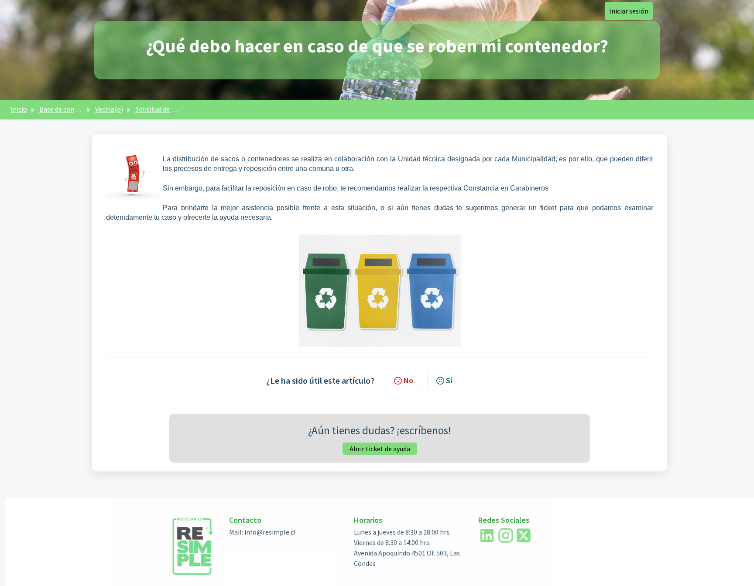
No (408, 380)
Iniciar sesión (628, 11)
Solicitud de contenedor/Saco (178, 109)
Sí (449, 380)
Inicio (18, 109)
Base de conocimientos (73, 109)
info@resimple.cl (270, 532)
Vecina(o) (109, 109)
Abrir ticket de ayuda (380, 448)
